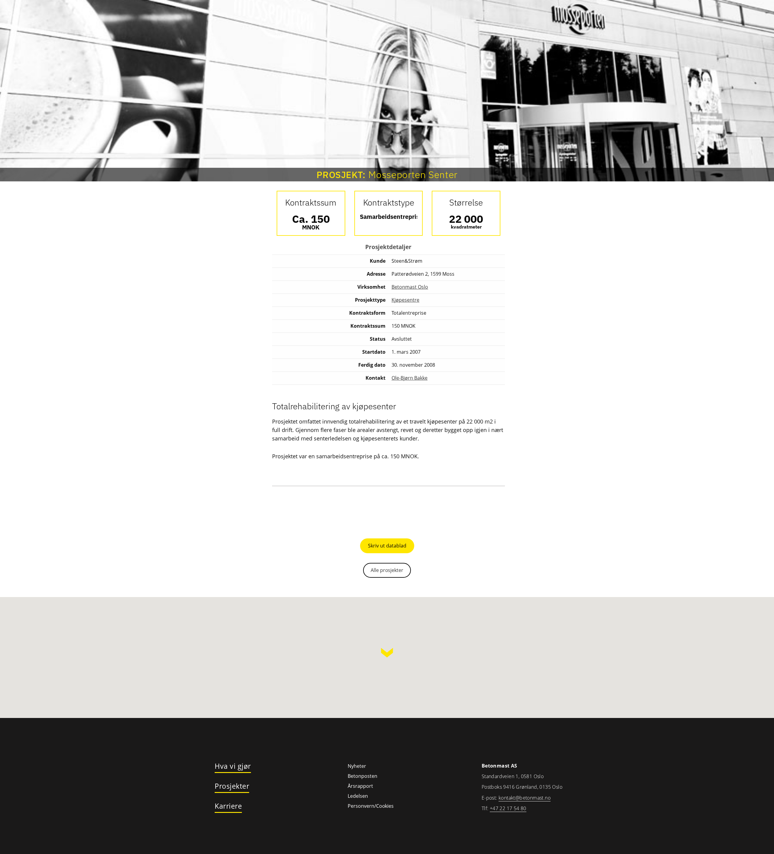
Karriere (228, 806)
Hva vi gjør (233, 766)
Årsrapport (360, 786)
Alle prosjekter (387, 570)
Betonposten (362, 776)
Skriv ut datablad (387, 545)
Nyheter (357, 766)
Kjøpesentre (405, 300)
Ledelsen (358, 796)
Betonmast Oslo (410, 287)
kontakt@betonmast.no (525, 797)
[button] (387, 653)
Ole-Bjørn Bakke (410, 378)
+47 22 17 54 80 (508, 808)
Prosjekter (232, 786)
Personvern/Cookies (371, 806)
